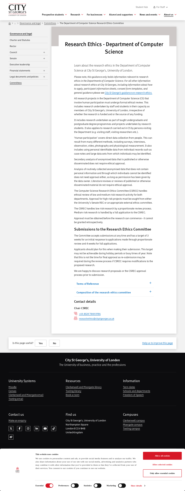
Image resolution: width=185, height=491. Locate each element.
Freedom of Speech (133, 394)
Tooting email (16, 398)
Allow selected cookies (162, 465)
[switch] (75, 485)
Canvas (12, 390)
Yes (41, 343)
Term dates (129, 386)
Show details (136, 486)
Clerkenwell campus (134, 420)
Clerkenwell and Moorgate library (83, 386)
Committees (50, 23)
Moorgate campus (132, 424)
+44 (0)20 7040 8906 (90, 313)
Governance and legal (30, 23)
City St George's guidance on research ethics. (128, 92)
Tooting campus (131, 428)
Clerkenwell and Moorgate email (26, 394)
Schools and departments (136, 390)
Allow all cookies (162, 456)
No (54, 343)
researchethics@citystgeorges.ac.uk (96, 318)
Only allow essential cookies (162, 473)
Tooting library (73, 390)
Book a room (72, 394)
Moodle (13, 386)
